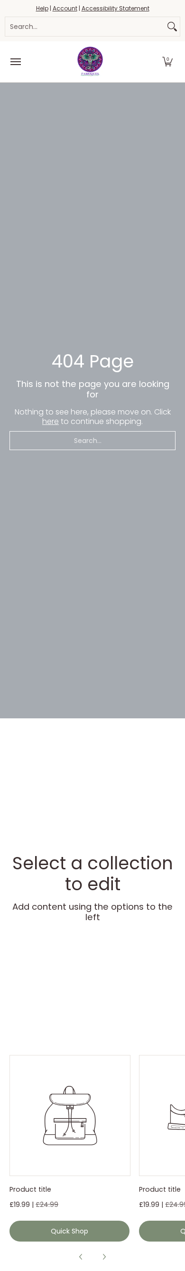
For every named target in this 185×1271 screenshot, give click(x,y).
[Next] (103, 1256)
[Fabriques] (90, 61)
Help (42, 8)
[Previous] (81, 1256)
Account (65, 8)
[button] (167, 61)
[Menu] (15, 61)
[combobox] (85, 26)
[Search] (172, 26)
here (50, 421)
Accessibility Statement (115, 8)
